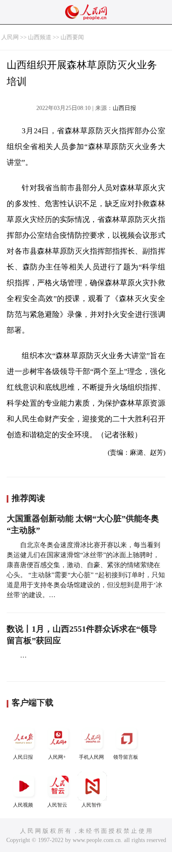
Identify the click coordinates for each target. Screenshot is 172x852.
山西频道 (39, 37)
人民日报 (23, 757)
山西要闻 (72, 37)
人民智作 (91, 805)
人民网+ (57, 757)
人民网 (10, 37)
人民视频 (23, 805)
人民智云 (57, 805)
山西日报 (124, 108)
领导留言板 (125, 757)
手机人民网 (91, 757)
